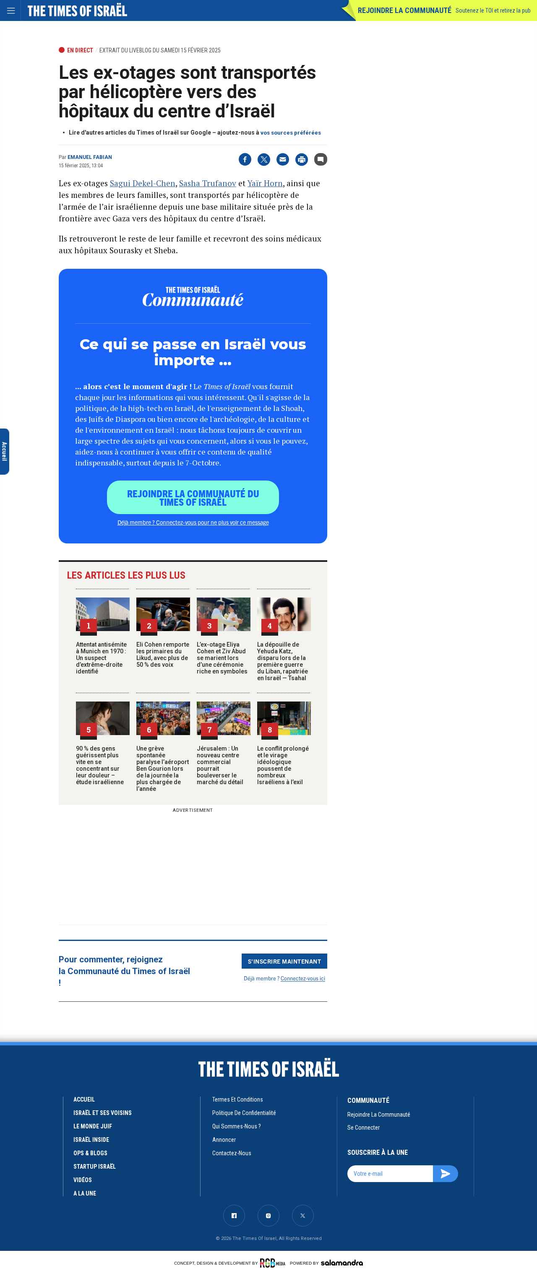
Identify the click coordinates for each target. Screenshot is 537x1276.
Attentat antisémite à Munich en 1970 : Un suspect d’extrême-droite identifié (101, 658)
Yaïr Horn (265, 183)
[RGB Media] (274, 1263)
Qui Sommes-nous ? (236, 1126)
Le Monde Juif (92, 1126)
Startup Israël (94, 1166)
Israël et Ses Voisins (102, 1113)
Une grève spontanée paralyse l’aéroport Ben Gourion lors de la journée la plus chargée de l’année (162, 768)
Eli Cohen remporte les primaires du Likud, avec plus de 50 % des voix (162, 654)
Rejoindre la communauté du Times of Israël (193, 497)
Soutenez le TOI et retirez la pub (493, 10)
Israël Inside (91, 1139)
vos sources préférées (291, 133)
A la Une (84, 1193)
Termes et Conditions (237, 1099)
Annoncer (224, 1139)
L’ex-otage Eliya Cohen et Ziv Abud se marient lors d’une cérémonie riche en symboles (222, 658)
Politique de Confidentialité (244, 1113)
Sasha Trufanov (207, 183)
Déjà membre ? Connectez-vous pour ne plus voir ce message (193, 522)
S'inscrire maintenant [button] (284, 961)
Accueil (84, 1099)
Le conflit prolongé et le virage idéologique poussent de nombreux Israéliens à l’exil (283, 765)
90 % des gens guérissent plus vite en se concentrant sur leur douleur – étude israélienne (100, 765)
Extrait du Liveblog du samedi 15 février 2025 (160, 50)
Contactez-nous (231, 1153)
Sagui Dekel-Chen (142, 183)
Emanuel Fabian (90, 157)
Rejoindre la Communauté (404, 10)
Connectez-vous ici (303, 978)
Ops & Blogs (90, 1153)
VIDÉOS (82, 1180)
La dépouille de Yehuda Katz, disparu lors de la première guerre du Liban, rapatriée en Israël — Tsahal (282, 661)
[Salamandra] (342, 1263)
